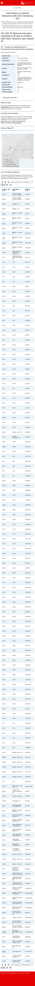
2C (22, 26)
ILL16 (3, 810)
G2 (15, 23)
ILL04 (3, 247)
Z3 (19, 27)
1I (15, 22)
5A (23, 22)
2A (17, 26)
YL (10, 27)
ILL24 (3, 830)
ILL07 (3, 233)
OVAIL (3, 791)
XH (31, 26)
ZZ (31, 23)
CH (12, 22)
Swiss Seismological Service (11, 973)
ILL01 (3, 218)
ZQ (30, 27)
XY (22, 23)
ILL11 (3, 849)
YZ (28, 23)
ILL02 (3, 228)
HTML (14, 123)
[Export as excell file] (7, 185)
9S (9, 23)
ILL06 (3, 238)
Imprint (27, 973)
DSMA (4, 951)
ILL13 (3, 835)
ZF (24, 27)
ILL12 (3, 844)
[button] (2, 2)
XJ (19, 23)
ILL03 (3, 213)
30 (17, 22)
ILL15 (3, 820)
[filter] (4, 190)
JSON (17, 123)
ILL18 (3, 825)
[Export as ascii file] (10, 185)
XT (7, 27)
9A (3, 23)
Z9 (21, 27)
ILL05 (3, 223)
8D (26, 22)
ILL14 (3, 840)
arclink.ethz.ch (5, 107)
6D (25, 26)
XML (20, 123)
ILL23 (3, 815)
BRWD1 (4, 932)
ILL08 (3, 243)
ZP (27, 27)
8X (32, 22)
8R (29, 22)
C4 (12, 23)
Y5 (16, 27)
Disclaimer (22, 973)
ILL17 (3, 806)
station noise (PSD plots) (10, 97)
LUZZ (3, 917)
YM (13, 27)
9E (6, 23)
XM (4, 27)
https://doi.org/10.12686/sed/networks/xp (13, 121)
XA (28, 26)
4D (20, 22)
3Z (19, 26)
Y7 (25, 23)
